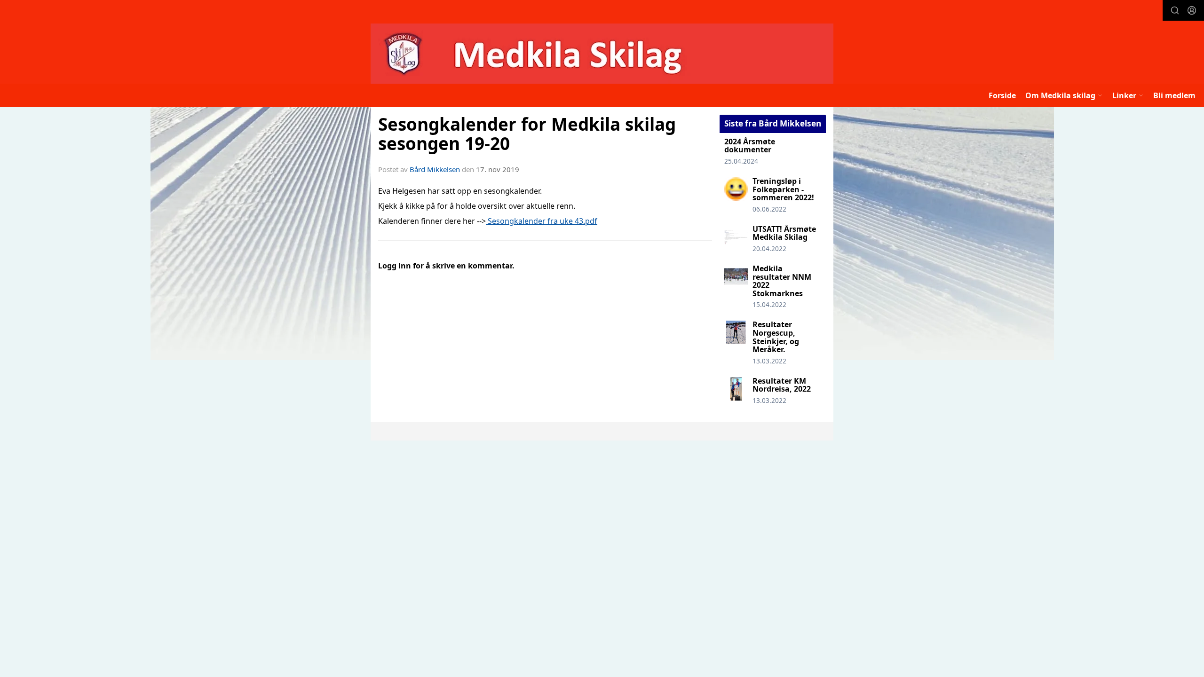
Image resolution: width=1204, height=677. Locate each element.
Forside (1002, 95)
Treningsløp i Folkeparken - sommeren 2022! (783, 189)
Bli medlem (1174, 95)
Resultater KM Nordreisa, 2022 (781, 385)
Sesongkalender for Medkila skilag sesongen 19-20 (527, 133)
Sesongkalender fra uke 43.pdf (541, 221)
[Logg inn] (1191, 10)
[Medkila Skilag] (602, 54)
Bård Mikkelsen (435, 169)
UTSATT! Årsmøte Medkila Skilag (784, 233)
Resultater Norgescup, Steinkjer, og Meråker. (775, 336)
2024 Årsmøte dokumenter (749, 145)
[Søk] (1174, 10)
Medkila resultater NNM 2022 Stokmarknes (781, 281)
